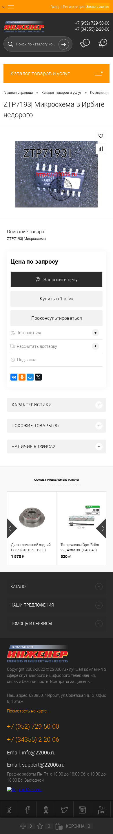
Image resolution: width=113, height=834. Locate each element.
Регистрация (74, 7)
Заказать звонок (97, 6)
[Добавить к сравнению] (101, 149)
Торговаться (29, 332)
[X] (38, 377)
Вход (54, 7)
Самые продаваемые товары (56, 479)
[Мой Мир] (30, 377)
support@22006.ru (43, 765)
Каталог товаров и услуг (40, 73)
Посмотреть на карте (27, 711)
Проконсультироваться (56, 318)
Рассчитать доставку (37, 346)
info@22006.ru (39, 753)
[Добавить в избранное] (101, 136)
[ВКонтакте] (13, 377)
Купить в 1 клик (57, 299)
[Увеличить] (56, 174)
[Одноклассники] (22, 377)
